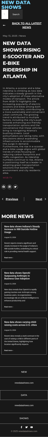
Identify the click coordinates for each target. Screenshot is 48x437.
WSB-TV (7, 177)
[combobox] (4, 14)
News (22, 36)
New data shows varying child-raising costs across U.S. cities (20, 323)
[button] (3, 187)
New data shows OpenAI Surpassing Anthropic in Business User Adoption (17, 275)
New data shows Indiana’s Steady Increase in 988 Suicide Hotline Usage (22, 229)
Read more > (8, 258)
